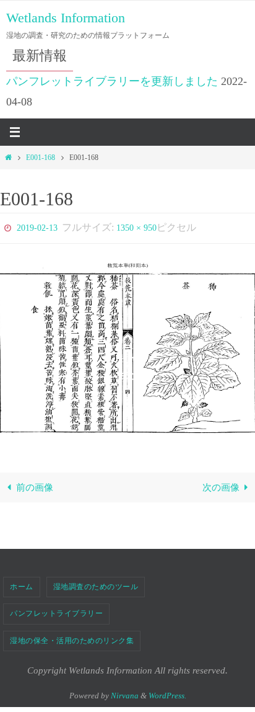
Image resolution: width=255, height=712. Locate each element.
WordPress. (167, 692)
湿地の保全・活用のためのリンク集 (72, 637)
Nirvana (125, 692)
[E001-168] (127, 348)
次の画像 (221, 484)
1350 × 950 (136, 226)
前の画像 (34, 484)
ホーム (21, 583)
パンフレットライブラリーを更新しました (112, 81)
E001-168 (40, 157)
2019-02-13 (37, 226)
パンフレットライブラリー (56, 611)
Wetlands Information (65, 17)
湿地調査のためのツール (96, 583)
